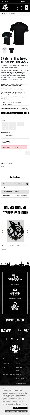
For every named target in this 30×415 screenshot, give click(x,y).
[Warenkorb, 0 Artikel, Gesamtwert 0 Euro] (17, 7)
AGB (3, 367)
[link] (5, 14)
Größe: (3, 120)
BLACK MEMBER (8, 113)
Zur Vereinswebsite (7, 1)
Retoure (18, 374)
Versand (18, 363)
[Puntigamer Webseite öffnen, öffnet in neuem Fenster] (15, 320)
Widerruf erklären (21, 378)
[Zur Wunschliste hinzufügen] (27, 153)
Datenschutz (6, 363)
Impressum (5, 371)
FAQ (17, 371)
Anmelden (25, 1)
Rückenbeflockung (6, 132)
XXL (12, 128)
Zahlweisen (19, 367)
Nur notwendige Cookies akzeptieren (16, 411)
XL (5, 128)
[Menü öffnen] (26, 7)
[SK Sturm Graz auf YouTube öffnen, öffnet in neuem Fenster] (23, 339)
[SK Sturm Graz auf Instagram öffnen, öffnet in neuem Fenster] (12, 339)
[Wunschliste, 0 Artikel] (21, 7)
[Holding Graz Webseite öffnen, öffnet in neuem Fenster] (20, 330)
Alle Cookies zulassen (20, 408)
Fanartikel (10, 163)
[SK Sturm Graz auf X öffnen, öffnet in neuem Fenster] (17, 339)
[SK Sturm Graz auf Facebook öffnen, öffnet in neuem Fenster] (6, 339)
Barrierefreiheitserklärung (10, 374)
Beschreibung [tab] (15, 177)
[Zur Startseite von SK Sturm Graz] (8, 7)
